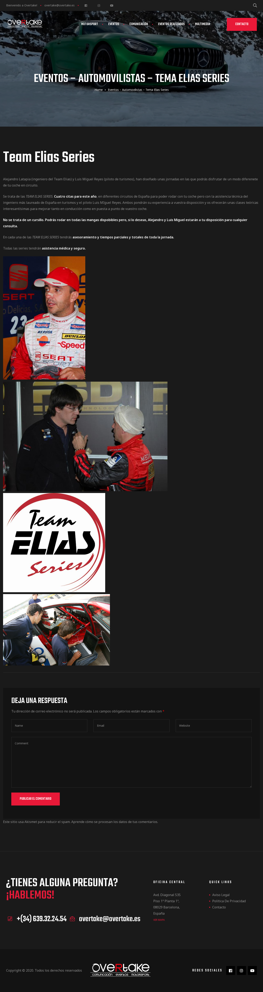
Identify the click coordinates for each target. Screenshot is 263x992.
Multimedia (202, 24)
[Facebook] (86, 5)
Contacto (219, 907)
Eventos (113, 24)
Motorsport (89, 24)
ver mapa (159, 920)
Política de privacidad (229, 901)
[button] (242, 24)
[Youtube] (112, 5)
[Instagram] (99, 5)
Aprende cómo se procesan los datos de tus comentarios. (114, 821)
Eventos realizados (171, 24)
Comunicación (138, 24)
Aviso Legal (221, 895)
